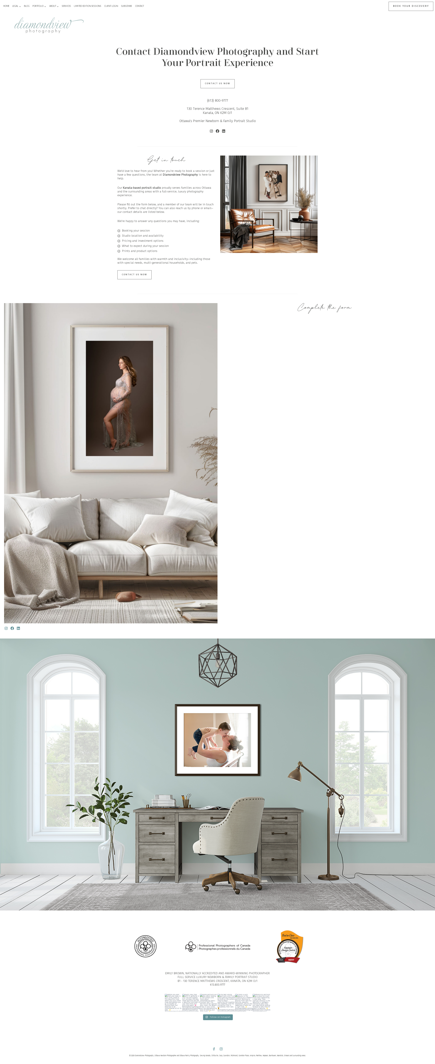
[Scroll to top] (432, 748)
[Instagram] (221, 1049)
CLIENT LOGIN (111, 6)
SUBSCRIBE (126, 6)
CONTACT (139, 6)
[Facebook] (214, 1049)
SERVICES (66, 6)
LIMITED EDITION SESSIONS (87, 6)
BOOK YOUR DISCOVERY (411, 6)
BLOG (26, 6)
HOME (6, 6)
